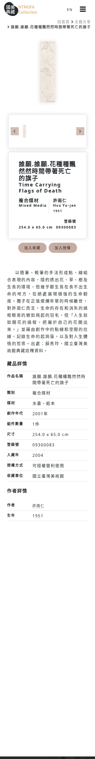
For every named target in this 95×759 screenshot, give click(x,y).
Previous (15, 131)
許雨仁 (38, 505)
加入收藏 (32, 247)
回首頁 (64, 21)
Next (80, 131)
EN (70, 9)
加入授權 (63, 247)
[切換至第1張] (24, 130)
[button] (83, 9)
